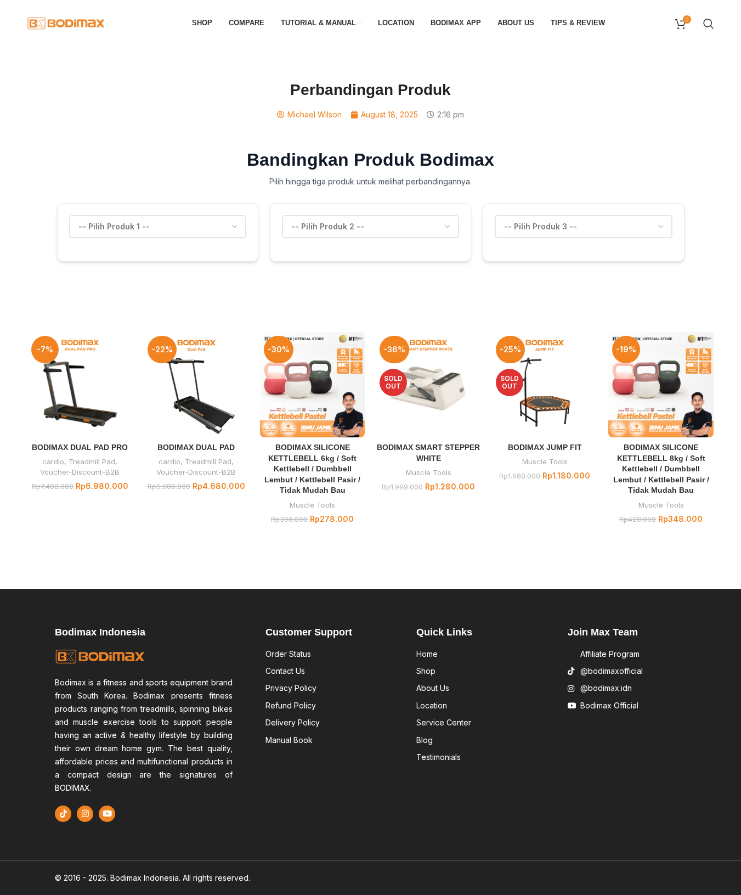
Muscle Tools (312, 504)
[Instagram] (85, 814)
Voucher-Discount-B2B (80, 472)
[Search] (709, 24)
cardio (53, 461)
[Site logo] (66, 22)
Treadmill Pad (92, 461)
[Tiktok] (63, 814)
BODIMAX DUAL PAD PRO (80, 447)
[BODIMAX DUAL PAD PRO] (80, 384)
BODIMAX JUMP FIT (545, 447)
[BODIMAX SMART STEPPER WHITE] (428, 384)
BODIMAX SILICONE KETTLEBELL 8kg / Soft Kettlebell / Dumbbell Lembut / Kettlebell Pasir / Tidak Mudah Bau (661, 468)
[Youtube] (107, 814)
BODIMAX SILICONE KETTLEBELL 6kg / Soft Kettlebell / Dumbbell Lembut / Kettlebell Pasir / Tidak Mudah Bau (312, 468)
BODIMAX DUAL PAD (196, 447)
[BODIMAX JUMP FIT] (544, 384)
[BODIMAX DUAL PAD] (196, 384)
